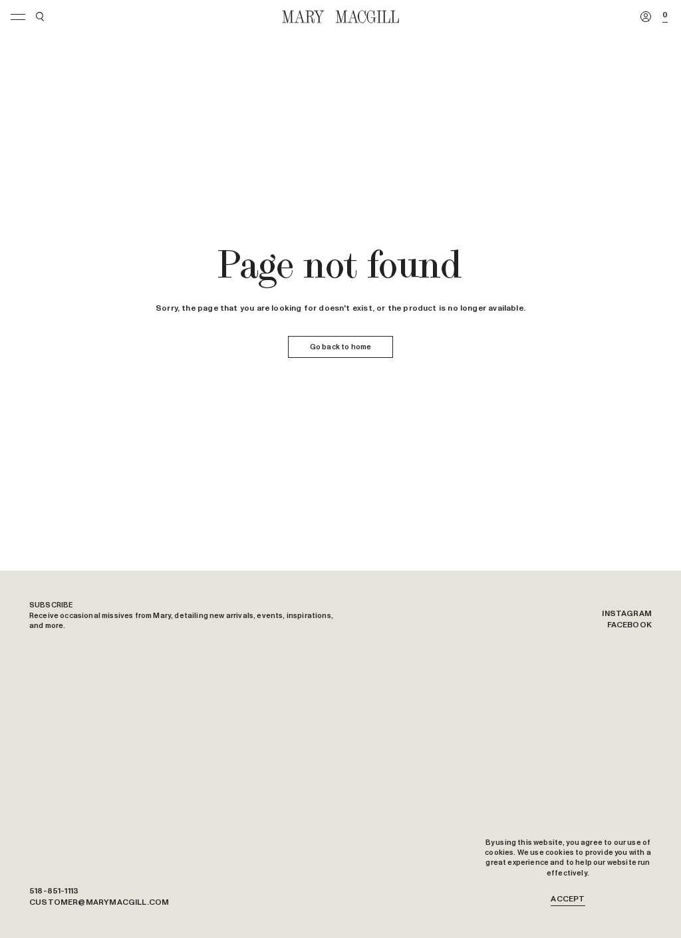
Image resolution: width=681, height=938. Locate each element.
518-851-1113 (53, 891)
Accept (568, 899)
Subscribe (51, 605)
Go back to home (340, 347)
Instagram (627, 614)
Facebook (629, 625)
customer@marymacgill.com (99, 902)
